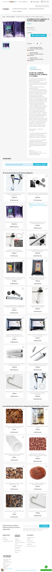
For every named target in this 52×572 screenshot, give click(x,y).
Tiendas (17, 552)
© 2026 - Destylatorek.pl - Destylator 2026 (26, 570)
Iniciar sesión (30, 540)
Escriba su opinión (40, 164)
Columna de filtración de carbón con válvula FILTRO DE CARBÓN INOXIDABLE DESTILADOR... (14, 194)
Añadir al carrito (38, 35)
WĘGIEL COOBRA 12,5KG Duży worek (14, 222)
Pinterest (40, 43)
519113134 (10, 568)
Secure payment (19, 545)
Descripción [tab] (33, 67)
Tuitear (37, 43)
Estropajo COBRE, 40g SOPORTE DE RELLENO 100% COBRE (37, 484)
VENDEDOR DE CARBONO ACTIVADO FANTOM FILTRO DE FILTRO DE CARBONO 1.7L (14, 278)
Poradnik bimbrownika (8, 541)
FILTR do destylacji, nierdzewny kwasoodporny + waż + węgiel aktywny (14, 250)
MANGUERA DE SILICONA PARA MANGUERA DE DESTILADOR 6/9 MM (14, 454)
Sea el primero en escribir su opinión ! (14, 164)
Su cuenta (30, 535)
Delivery (17, 538)
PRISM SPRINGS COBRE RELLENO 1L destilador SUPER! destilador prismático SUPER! (37, 455)
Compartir (34, 43)
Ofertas (4, 537)
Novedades (5, 539)
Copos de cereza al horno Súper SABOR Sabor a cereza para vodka (14, 427)
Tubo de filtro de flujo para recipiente (14, 391)
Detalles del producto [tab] (35, 69)
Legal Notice (18, 540)
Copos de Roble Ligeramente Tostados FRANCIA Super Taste (14, 484)
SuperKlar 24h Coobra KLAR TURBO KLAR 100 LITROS (37, 427)
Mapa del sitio (18, 550)
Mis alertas (29, 544)
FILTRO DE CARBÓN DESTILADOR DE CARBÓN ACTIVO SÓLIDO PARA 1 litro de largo (37, 364)
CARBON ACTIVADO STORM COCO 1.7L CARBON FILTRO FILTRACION (37, 278)
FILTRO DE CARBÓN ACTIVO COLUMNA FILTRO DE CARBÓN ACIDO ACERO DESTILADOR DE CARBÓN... (14, 307)
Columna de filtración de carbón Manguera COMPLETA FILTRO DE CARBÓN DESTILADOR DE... (38, 194)
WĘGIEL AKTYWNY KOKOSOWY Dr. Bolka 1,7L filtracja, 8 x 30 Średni (38, 335)
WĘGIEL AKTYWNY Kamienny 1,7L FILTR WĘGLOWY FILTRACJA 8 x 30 (37, 223)
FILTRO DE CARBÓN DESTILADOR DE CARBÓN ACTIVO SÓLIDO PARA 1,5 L (37, 250)
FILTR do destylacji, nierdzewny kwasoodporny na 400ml (37, 306)
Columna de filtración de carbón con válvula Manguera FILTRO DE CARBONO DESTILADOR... (37, 393)
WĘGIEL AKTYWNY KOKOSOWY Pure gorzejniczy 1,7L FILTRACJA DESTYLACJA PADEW (14, 336)
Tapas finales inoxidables (36, 9)
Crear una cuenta (31, 542)
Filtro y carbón (17, 11)
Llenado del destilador (19, 9)
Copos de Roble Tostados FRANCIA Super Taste (14, 511)
